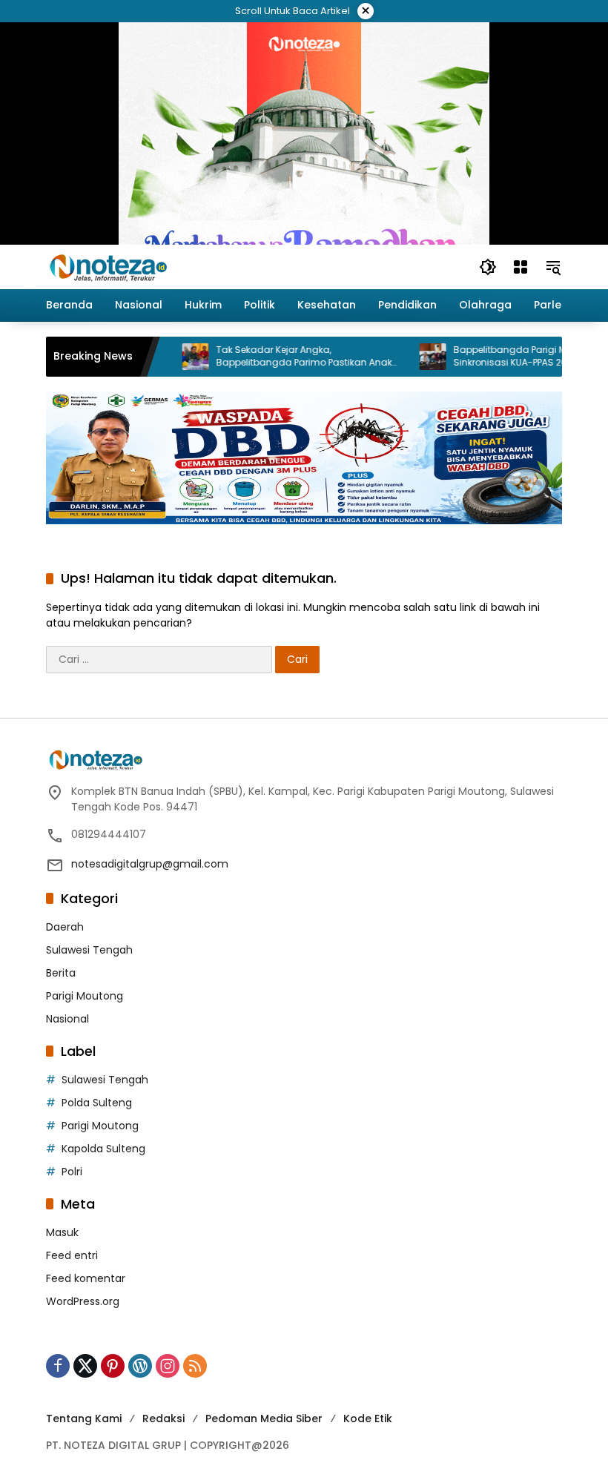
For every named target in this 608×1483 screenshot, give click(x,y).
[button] (488, 267)
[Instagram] (167, 1366)
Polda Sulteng (97, 1102)
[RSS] (195, 1366)
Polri (72, 1171)
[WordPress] (140, 1366)
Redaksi (163, 1418)
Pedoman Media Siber (264, 1418)
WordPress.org (82, 1301)
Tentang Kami (84, 1418)
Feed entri (72, 1255)
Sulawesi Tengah (89, 949)
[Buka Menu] (520, 267)
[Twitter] (85, 1366)
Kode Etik (367, 1418)
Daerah (65, 926)
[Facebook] (58, 1366)
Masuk (62, 1232)
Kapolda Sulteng (103, 1148)
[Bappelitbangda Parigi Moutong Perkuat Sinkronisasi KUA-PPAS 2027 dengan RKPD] (407, 356)
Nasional (67, 1018)
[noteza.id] (108, 266)
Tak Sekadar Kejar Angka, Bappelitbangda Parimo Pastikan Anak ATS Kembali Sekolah (279, 356)
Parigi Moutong (84, 995)
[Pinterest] (113, 1366)
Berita (61, 972)
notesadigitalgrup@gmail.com (149, 863)
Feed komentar (85, 1278)
